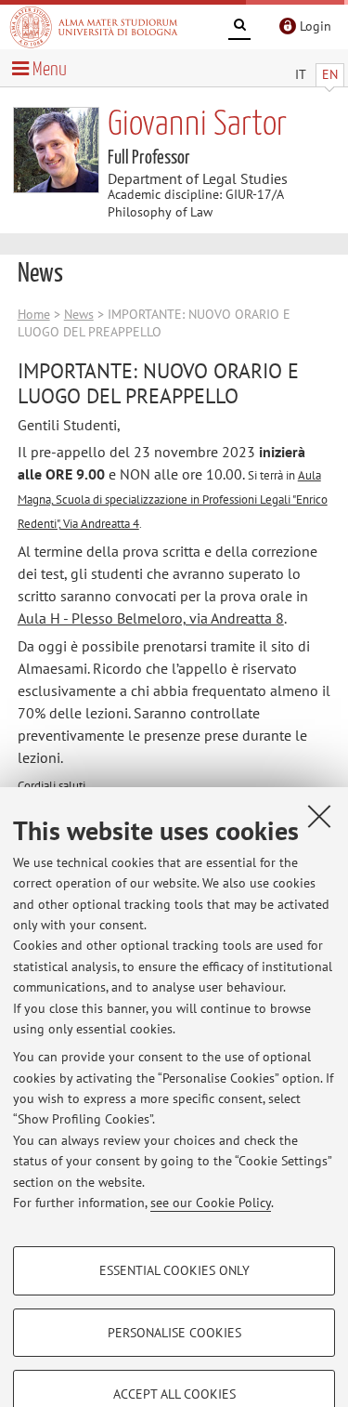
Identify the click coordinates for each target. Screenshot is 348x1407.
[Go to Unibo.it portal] (93, 27)
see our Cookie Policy (210, 1202)
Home (34, 314)
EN (330, 74)
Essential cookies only (174, 1270)
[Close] (319, 816)
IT (300, 74)
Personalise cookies (174, 1332)
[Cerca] (239, 28)
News (79, 314)
